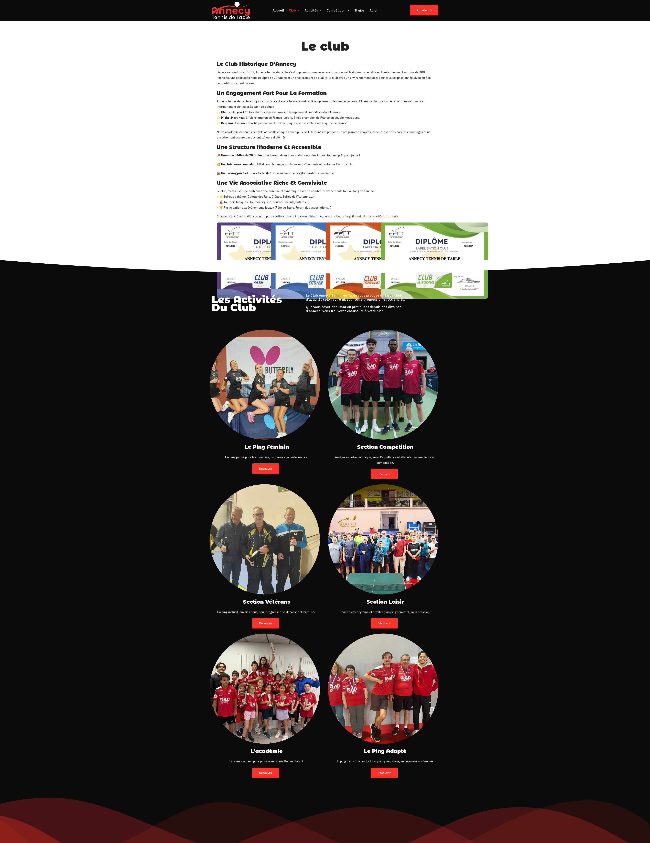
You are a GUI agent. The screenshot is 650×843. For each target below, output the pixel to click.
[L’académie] (265, 636)
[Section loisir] (383, 487)
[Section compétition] (383, 332)
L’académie (267, 751)
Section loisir (385, 602)
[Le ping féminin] (265, 332)
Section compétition (385, 447)
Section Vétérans (266, 602)
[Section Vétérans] (265, 487)
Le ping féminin (267, 447)
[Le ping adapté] (383, 636)
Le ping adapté (385, 751)
